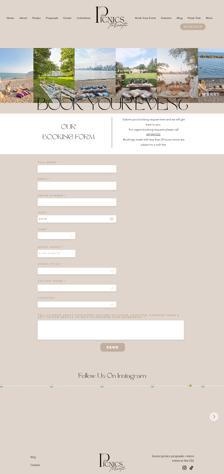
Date (44, 213)
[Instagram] (184, 467)
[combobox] (77, 271)
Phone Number (50, 196)
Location (46, 298)
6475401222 (153, 134)
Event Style (49, 264)
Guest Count (49, 247)
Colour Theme (50, 281)
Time (42, 230)
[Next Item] (214, 416)
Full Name (47, 162)
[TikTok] (191, 467)
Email (43, 179)
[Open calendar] (111, 219)
